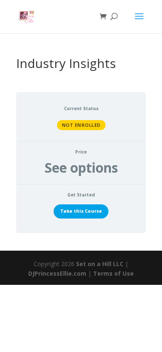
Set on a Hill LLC (99, 264)
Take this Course (81, 211)
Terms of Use (113, 273)
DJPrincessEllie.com (57, 273)
